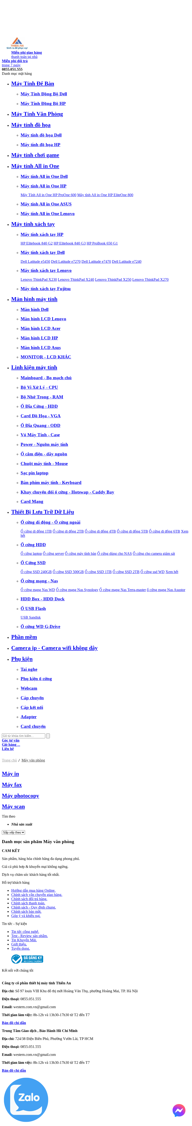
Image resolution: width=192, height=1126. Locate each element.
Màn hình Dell (34, 309)
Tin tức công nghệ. (25, 932)
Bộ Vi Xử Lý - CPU (39, 387)
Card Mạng (32, 501)
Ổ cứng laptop (31, 554)
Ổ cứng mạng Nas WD (38, 590)
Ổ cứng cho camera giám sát (154, 554)
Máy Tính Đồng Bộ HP (43, 103)
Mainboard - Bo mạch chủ (46, 377)
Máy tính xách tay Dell (43, 252)
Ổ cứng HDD (33, 544)
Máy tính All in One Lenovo (48, 213)
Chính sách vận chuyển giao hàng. (36, 895)
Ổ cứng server (53, 554)
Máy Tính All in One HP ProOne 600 (48, 195)
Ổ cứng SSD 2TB (126, 572)
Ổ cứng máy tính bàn (80, 554)
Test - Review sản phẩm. (29, 936)
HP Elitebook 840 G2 (37, 243)
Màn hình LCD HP (39, 338)
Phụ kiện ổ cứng (36, 678)
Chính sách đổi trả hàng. (29, 899)
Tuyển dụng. (20, 948)
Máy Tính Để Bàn (32, 83)
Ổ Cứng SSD (33, 562)
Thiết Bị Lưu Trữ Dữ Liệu (42, 512)
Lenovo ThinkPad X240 (76, 280)
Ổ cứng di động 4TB (100, 531)
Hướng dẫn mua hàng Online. (33, 890)
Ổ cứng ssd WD (152, 572)
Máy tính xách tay (33, 224)
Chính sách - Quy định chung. (33, 907)
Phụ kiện (22, 659)
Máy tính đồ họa (31, 125)
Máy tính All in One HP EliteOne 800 (105, 195)
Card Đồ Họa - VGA (41, 415)
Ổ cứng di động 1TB (36, 531)
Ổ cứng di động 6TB (164, 531)
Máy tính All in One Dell (44, 176)
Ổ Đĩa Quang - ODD (40, 425)
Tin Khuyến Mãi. (24, 940)
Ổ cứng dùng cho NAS (114, 554)
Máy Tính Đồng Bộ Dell (44, 93)
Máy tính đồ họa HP (40, 144)
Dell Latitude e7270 (66, 261)
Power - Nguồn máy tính (44, 444)
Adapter (29, 716)
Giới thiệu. (19, 944)
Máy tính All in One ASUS (46, 204)
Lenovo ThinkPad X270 (150, 280)
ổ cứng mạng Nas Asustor (166, 590)
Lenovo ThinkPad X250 (113, 280)
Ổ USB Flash (33, 608)
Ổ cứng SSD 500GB (68, 572)
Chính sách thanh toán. (28, 903)
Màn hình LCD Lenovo (43, 318)
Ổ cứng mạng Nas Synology (77, 590)
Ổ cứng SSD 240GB (36, 572)
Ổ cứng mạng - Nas (39, 580)
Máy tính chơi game (35, 155)
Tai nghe (29, 669)
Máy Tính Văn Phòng (37, 114)
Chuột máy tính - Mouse (44, 463)
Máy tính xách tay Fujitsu (46, 288)
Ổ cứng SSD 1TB (98, 572)
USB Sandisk (31, 617)
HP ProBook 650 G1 (102, 243)
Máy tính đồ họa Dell (41, 135)
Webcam (29, 688)
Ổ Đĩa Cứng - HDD (39, 406)
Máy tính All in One (35, 166)
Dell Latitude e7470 (96, 261)
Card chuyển (33, 726)
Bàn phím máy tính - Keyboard (51, 482)
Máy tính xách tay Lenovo (46, 270)
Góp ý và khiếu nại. (26, 916)
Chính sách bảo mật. (26, 911)
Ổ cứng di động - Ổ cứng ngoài (50, 522)
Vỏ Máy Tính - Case (40, 434)
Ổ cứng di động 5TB (132, 531)
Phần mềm (24, 637)
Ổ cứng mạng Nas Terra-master (122, 590)
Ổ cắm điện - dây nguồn (44, 453)
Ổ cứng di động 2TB (68, 531)
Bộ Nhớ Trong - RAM (42, 396)
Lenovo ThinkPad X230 (39, 280)
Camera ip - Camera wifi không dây (54, 648)
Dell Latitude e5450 (35, 261)
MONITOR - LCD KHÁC (46, 356)
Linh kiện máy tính (34, 367)
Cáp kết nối (32, 707)
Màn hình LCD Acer (40, 328)
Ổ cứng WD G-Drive (40, 626)
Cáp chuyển (32, 697)
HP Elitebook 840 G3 (70, 243)
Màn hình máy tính (34, 299)
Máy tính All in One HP (43, 186)
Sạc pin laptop (34, 472)
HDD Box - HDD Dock (43, 598)
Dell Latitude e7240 (126, 261)
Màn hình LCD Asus (41, 347)
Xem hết (172, 572)
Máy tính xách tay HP (42, 234)
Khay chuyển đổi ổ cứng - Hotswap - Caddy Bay (67, 492)
